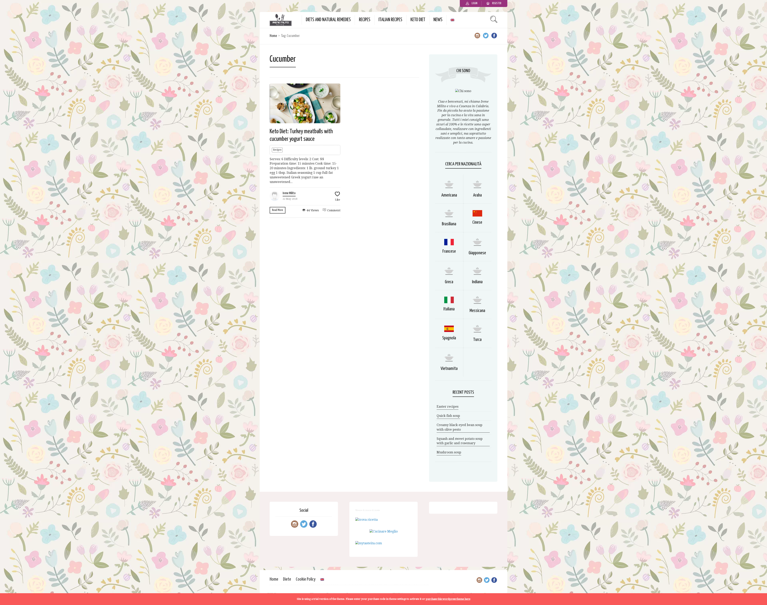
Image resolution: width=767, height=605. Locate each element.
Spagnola (449, 338)
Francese (449, 251)
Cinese (477, 222)
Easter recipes (447, 406)
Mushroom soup (449, 452)
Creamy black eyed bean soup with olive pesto (459, 427)
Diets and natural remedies (328, 20)
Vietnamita (449, 368)
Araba (477, 195)
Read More (277, 210)
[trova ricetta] (366, 520)
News (437, 20)
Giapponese (477, 253)
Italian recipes (390, 20)
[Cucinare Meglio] (384, 531)
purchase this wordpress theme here (448, 598)
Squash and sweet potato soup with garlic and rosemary (460, 441)
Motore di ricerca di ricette (367, 510)
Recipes (364, 20)
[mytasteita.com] (368, 543)
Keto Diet (417, 20)
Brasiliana (449, 224)
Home (273, 36)
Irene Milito (289, 193)
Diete (287, 579)
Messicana (477, 310)
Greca (449, 282)
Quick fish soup (448, 416)
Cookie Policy (306, 579)
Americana (449, 195)
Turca (477, 339)
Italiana (449, 309)
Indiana (477, 282)
